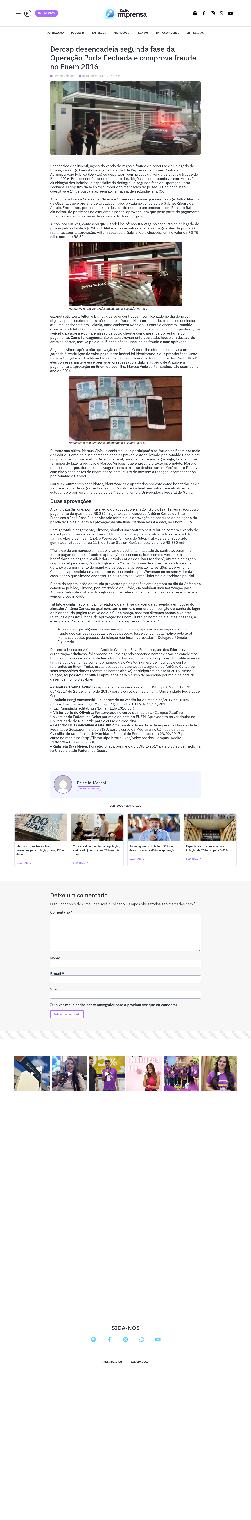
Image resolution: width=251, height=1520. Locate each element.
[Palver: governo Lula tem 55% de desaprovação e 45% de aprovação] (154, 827)
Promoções (121, 32)
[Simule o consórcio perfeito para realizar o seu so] (32, 1073)
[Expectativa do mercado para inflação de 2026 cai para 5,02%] (210, 827)
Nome (56, 958)
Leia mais (22, 862)
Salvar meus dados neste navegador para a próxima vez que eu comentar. (115, 1005)
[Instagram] (212, 13)
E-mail (57, 973)
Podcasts (78, 32)
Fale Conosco (139, 1361)
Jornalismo (55, 32)
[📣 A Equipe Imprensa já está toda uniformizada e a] (181, 1073)
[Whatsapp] (221, 13)
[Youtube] (230, 13)
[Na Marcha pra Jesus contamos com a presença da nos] (69, 1073)
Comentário (61, 912)
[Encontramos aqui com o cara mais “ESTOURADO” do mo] (107, 1073)
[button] (27, 13)
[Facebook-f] (204, 13)
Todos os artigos (89, 788)
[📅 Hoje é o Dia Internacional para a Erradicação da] (219, 1073)
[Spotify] (195, 13)
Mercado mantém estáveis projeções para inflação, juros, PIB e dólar (40, 850)
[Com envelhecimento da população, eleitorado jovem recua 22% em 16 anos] (97, 827)
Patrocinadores (167, 32)
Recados (143, 32)
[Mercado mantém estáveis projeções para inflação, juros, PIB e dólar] (41, 827)
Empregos (99, 32)
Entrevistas (195, 32)
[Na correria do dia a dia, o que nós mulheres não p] (144, 1073)
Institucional (112, 1361)
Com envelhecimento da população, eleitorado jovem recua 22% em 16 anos (96, 850)
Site (53, 989)
